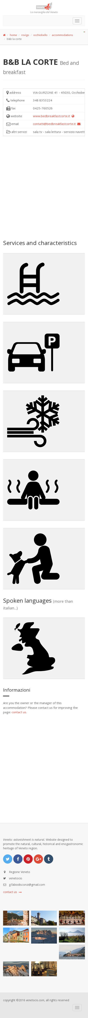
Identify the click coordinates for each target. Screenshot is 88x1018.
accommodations (62, 35)
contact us (19, 712)
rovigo (25, 35)
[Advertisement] (44, 187)
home (13, 35)
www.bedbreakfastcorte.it (52, 116)
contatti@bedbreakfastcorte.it (55, 124)
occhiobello (40, 35)
